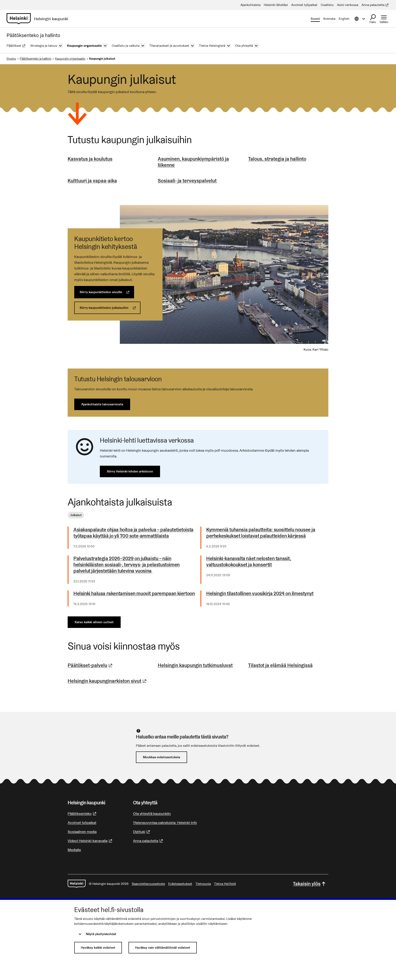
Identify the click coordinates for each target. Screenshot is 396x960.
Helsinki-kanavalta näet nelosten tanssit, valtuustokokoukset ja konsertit (248, 561)
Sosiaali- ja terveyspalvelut (187, 180)
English (344, 18)
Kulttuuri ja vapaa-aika (92, 180)
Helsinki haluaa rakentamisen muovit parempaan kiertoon (134, 593)
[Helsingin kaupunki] (77, 883)
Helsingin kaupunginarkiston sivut (107, 681)
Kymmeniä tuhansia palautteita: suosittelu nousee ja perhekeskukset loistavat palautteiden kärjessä (260, 533)
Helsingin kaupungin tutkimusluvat (195, 665)
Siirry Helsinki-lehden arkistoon (130, 471)
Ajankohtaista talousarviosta (102, 404)
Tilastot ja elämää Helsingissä (280, 665)
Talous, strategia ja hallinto (277, 159)
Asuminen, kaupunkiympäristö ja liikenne (193, 162)
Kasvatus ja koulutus (90, 159)
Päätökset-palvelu (90, 665)
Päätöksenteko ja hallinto (35, 59)
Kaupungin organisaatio (70, 59)
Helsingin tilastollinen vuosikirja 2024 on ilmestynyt (260, 593)
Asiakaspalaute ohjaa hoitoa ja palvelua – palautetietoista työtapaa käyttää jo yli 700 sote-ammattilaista (133, 533)
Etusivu (11, 59)
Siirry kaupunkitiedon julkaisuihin (110, 308)
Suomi (315, 18)
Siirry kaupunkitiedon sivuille (107, 292)
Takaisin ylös (307, 884)
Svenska (329, 18)
